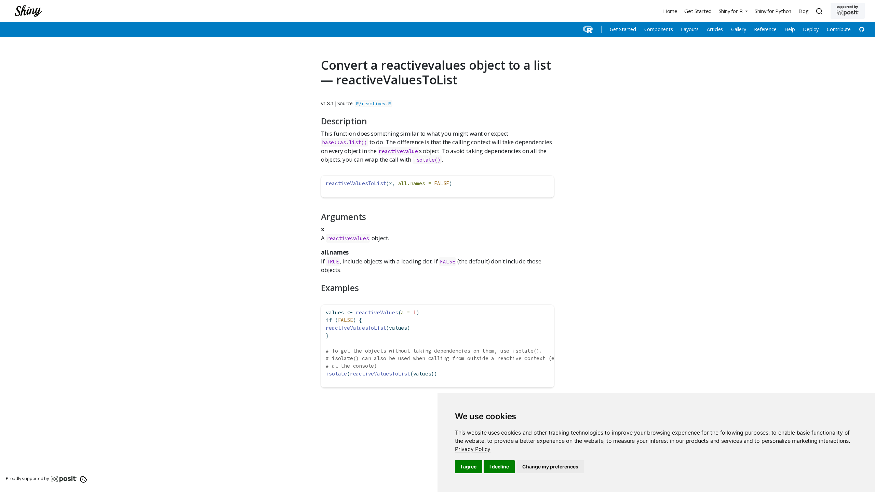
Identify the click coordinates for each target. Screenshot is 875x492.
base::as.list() (344, 142)
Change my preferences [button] (550, 466)
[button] (733, 10)
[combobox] (820, 11)
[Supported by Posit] (848, 11)
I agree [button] (468, 466)
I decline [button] (499, 466)
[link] (472, 449)
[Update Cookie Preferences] (83, 479)
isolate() (427, 159)
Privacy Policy (472, 449)
